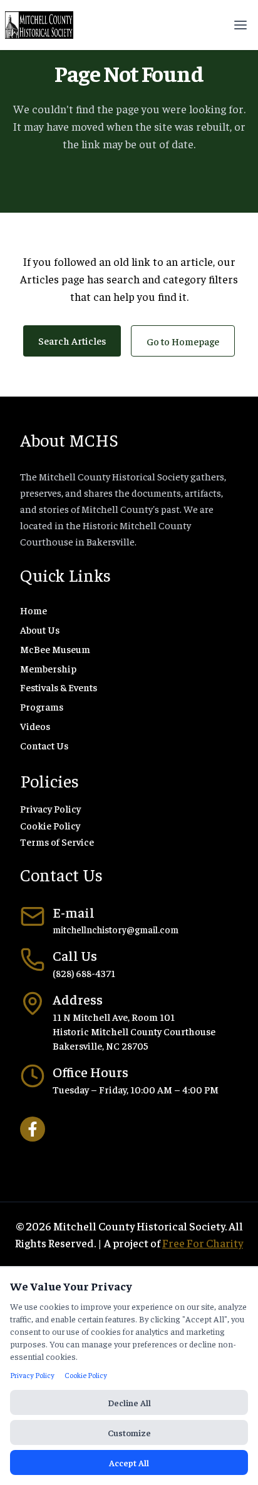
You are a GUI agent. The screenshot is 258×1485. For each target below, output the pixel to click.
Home (33, 610)
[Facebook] (32, 1129)
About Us (39, 629)
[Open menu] (240, 25)
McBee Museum (55, 648)
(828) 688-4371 (84, 972)
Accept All (129, 1462)
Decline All (129, 1402)
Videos (35, 725)
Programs (41, 706)
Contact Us (44, 745)
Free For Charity (202, 1242)
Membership (48, 668)
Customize (129, 1432)
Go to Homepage (183, 341)
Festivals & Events (58, 687)
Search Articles (72, 340)
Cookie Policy (50, 825)
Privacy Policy (50, 808)
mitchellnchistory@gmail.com (115, 929)
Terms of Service (57, 841)
